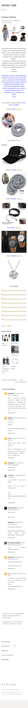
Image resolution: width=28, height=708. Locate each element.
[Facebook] (14, 294)
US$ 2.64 (19, 109)
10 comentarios (6, 22)
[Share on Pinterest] (10, 326)
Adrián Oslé (8, 5)
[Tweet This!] (8, 326)
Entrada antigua (20, 382)
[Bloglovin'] (14, 311)
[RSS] (15, 684)
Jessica (10, 475)
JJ (8, 574)
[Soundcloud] (14, 307)
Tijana (10, 418)
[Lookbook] (14, 303)
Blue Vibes (14, 343)
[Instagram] (14, 290)
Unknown (11, 393)
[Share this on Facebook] (6, 326)
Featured (16, 20)
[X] (2, 684)
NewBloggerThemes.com (15, 692)
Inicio (21, 380)
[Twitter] (14, 315)
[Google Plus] (14, 319)
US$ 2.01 (18, 140)
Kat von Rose (12, 508)
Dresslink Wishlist (8, 17)
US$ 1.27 (19, 199)
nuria (10, 438)
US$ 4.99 (18, 227)
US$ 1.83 (19, 170)
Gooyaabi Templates (16, 694)
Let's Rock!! (14, 355)
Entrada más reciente (9, 380)
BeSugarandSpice (14, 543)
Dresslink (8, 52)
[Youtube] (12, 684)
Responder (11, 413)
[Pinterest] (14, 299)
